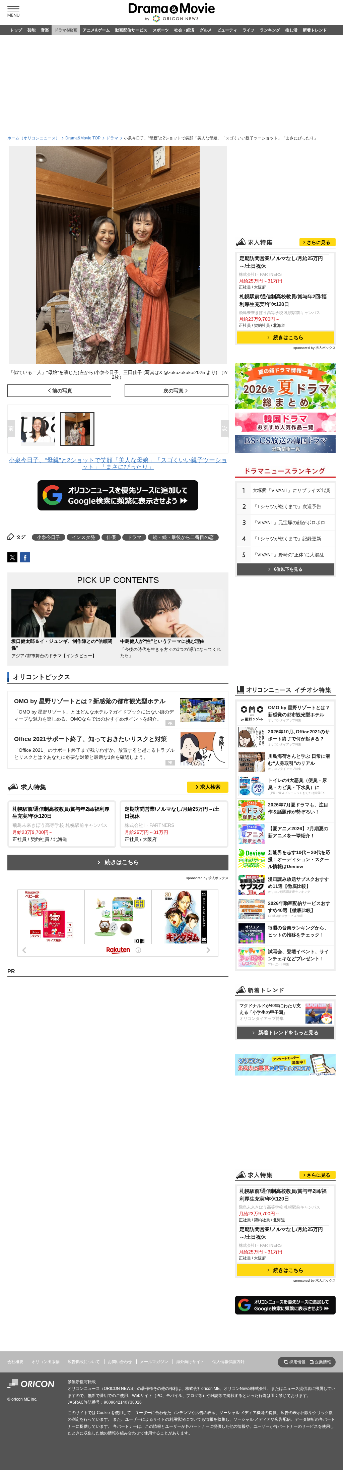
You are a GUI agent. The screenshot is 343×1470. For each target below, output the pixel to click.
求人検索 (210, 787)
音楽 (45, 30)
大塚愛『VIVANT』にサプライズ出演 (291, 490)
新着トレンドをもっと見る (288, 1032)
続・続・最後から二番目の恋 (183, 537)
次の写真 (173, 390)
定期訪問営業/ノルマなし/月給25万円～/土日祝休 (281, 262)
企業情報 (323, 1362)
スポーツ (161, 30)
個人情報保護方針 (228, 1361)
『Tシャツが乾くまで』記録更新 (287, 538)
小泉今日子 (48, 537)
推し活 (291, 30)
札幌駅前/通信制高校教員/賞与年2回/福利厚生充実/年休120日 (283, 300)
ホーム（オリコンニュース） (33, 138)
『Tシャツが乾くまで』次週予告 (287, 506)
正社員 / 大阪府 (172, 824)
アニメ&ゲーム (96, 30)
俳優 (111, 537)
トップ (16, 30)
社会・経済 (184, 30)
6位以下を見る (288, 569)
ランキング (270, 30)
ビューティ (227, 30)
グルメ (206, 30)
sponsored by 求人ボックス (207, 878)
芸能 (31, 30)
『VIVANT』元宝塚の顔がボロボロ (289, 522)
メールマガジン (154, 1361)
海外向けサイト (190, 1361)
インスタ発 (83, 537)
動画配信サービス (131, 30)
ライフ (249, 30)
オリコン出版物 (45, 1361)
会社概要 (15, 1361)
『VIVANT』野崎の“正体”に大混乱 (288, 554)
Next (226, 429)
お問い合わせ (120, 1361)
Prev (12, 429)
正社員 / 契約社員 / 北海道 (61, 824)
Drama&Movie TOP (82, 138)
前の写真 (62, 390)
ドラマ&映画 (65, 30)
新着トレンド (315, 30)
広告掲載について (84, 1361)
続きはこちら (122, 862)
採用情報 (297, 1362)
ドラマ (112, 138)
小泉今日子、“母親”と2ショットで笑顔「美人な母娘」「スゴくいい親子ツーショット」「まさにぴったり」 (118, 463)
